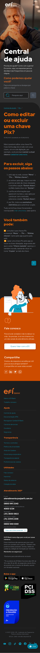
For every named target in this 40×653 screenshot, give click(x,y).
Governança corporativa (12, 454)
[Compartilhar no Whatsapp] (20, 372)
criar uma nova (20, 211)
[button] (33, 5)
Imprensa (7, 476)
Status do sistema (10, 480)
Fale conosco (8, 473)
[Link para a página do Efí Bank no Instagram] (10, 644)
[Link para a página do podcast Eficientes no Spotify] (20, 644)
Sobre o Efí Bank (10, 398)
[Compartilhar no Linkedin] (10, 372)
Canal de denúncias (11, 424)
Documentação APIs (11, 417)
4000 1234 (9, 508)
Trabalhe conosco (10, 402)
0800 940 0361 (11, 524)
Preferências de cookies (12, 462)
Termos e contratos (10, 443)
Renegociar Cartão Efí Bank (13, 421)
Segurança (7, 432)
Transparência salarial (11, 458)
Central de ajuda (9, 413)
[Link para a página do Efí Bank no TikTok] (15, 644)
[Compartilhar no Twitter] (15, 372)
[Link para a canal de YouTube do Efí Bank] (4, 644)
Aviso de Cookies (10, 450)
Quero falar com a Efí (20, 346)
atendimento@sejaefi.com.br (18, 498)
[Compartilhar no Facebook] (6, 372)
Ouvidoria (7, 428)
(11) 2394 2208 (11, 519)
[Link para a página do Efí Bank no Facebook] (25, 644)
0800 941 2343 (11, 503)
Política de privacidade (12, 447)
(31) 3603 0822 (11, 514)
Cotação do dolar (10, 484)
